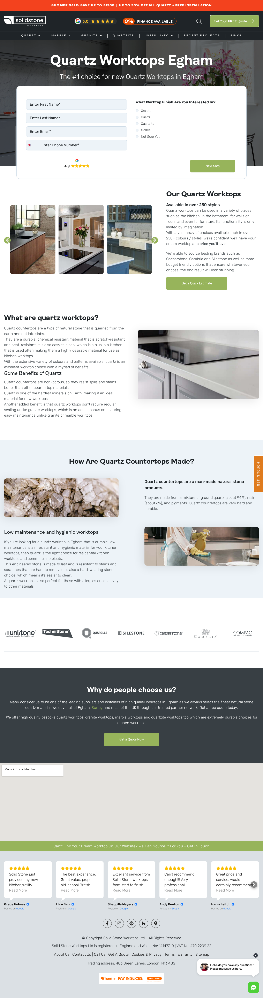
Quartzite (147, 124)
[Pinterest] (131, 923)
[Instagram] (119, 923)
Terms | (171, 954)
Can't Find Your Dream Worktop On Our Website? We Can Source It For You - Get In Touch (131, 846)
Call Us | (101, 954)
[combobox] (30, 145)
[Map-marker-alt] (155, 923)
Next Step (213, 166)
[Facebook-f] (107, 923)
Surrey (97, 707)
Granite (146, 111)
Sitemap (202, 954)
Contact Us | (83, 954)
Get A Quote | (120, 954)
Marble (146, 130)
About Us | (63, 954)
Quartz (145, 117)
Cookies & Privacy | (148, 954)
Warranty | (186, 954)
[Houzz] (143, 923)
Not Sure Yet (150, 137)
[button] (7, 240)
